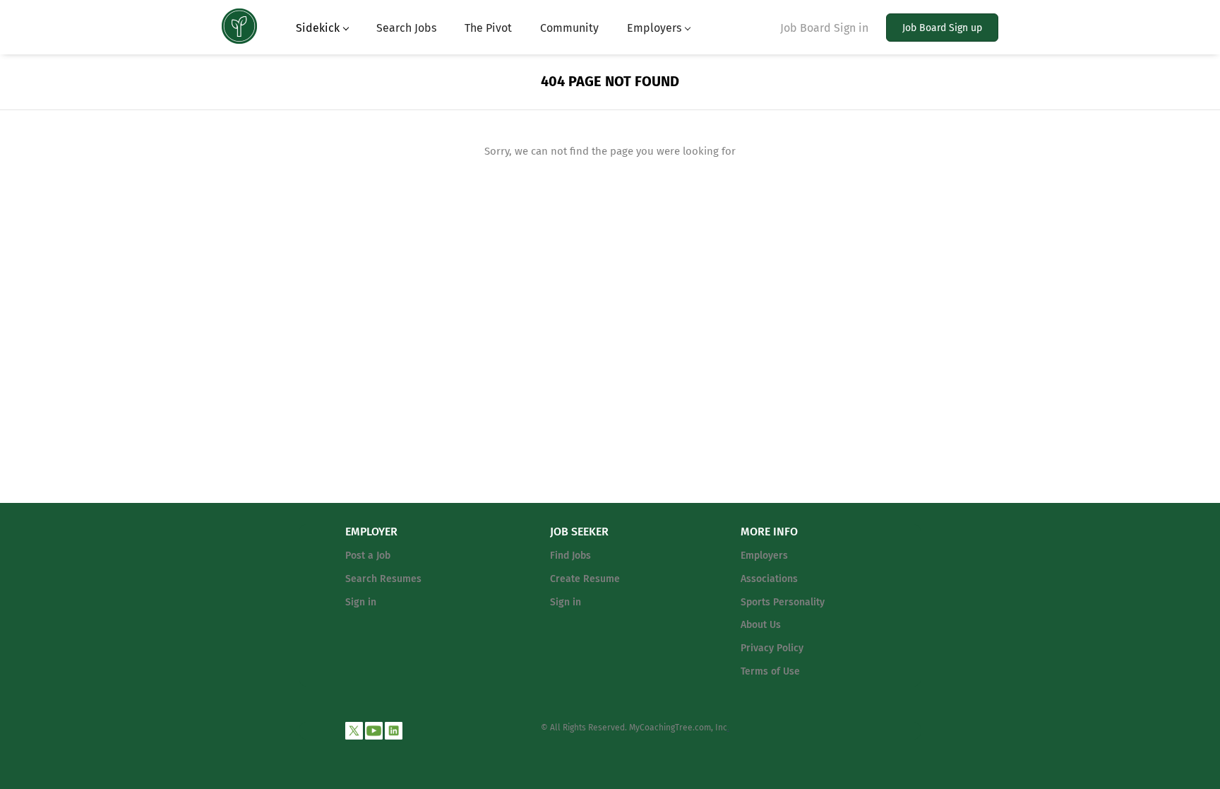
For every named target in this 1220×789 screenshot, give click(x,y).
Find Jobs (570, 556)
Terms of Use (770, 671)
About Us (761, 625)
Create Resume (585, 579)
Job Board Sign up (942, 28)
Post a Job (367, 556)
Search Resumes (383, 579)
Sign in (360, 602)
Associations (769, 579)
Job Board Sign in (824, 28)
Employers (764, 556)
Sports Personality (783, 602)
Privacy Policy (772, 648)
